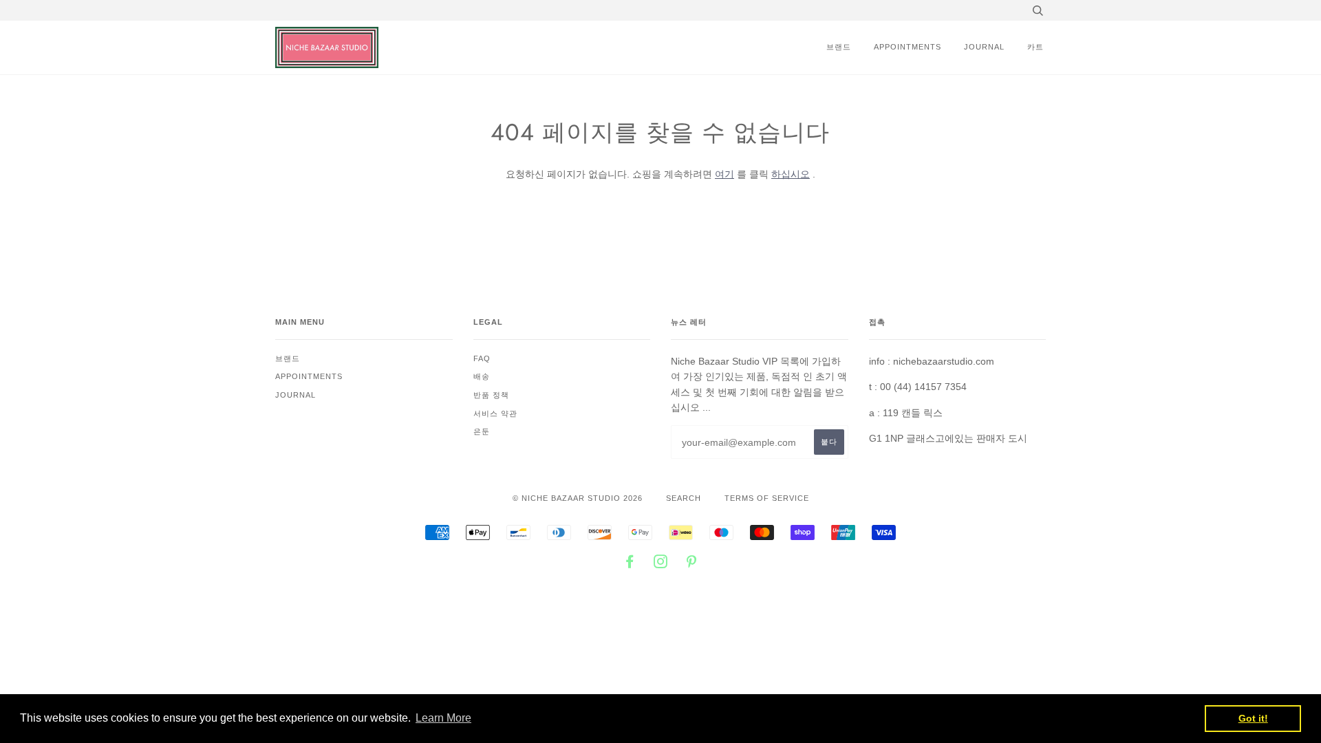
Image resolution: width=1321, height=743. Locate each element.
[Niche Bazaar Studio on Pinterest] (692, 564)
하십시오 (790, 174)
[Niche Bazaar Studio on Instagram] (661, 564)
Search (683, 498)
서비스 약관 (495, 413)
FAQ (482, 358)
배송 (481, 376)
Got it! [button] (1253, 718)
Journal (984, 47)
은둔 (481, 431)
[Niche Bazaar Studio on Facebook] (630, 564)
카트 (1035, 47)
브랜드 (838, 47)
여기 (724, 174)
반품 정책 (491, 395)
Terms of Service (766, 498)
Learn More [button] (443, 718)
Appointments (907, 47)
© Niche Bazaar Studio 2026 (578, 498)
